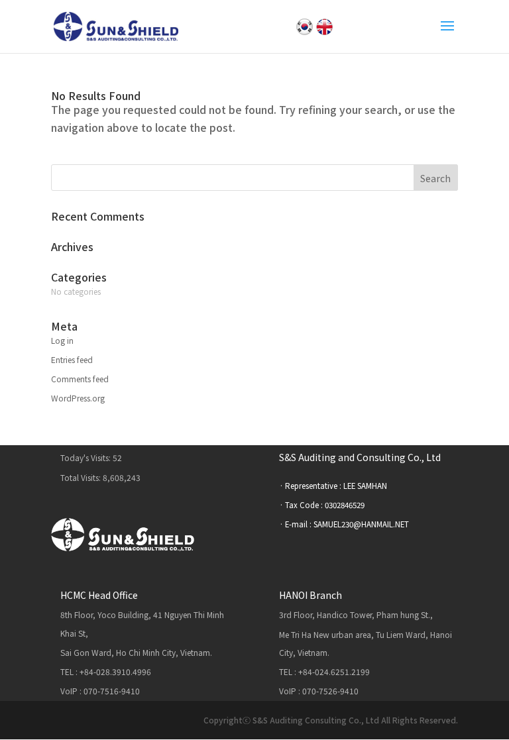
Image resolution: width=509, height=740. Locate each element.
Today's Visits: (86, 457)
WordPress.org (78, 397)
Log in (62, 340)
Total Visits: (81, 477)
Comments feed (80, 378)
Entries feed (72, 359)
